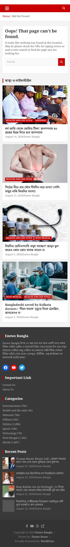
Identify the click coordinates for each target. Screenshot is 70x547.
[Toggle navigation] (7, 8)
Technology (9, 433)
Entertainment (11, 406)
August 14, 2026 (14, 137)
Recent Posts (15, 451)
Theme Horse (39, 537)
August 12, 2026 (14, 196)
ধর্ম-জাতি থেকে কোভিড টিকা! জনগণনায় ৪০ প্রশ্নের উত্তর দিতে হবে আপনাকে (31, 130)
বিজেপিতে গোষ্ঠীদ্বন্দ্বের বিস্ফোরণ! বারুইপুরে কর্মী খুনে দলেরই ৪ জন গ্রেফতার (39, 503)
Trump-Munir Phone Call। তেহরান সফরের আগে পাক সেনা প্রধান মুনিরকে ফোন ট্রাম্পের (41, 460)
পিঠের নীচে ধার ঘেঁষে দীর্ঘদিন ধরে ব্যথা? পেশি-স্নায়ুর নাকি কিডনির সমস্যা (32, 189)
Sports (6, 429)
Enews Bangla (32, 137)
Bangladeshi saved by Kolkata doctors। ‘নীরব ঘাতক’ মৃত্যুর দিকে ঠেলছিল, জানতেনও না (32, 308)
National (40, 120)
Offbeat (7, 420)
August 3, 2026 (13, 254)
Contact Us (9, 385)
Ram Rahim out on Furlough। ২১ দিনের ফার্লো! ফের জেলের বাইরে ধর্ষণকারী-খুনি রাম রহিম (40, 488)
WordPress (47, 541)
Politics (7, 424)
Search (61, 62)
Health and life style (19, 120)
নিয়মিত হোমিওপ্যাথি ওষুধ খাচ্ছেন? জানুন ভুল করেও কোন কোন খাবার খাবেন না (32, 248)
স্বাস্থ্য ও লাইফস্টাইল (18, 80)
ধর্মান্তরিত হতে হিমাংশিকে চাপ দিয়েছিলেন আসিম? (40, 473)
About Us (8, 390)
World (6, 443)
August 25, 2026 (25, 466)
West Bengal (43, 238)
